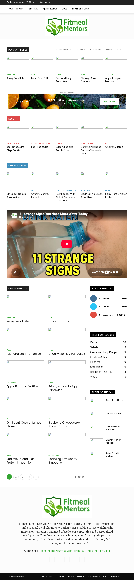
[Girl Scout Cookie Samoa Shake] (18, 179)
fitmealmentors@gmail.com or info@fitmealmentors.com (74, 550)
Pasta (109, 49)
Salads (84, 74)
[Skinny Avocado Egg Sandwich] (67, 369)
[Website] (119, 2)
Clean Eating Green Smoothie (92, 195)
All (50, 49)
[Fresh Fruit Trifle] (42, 64)
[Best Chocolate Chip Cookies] (18, 133)
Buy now (115, 576)
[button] (123, 9)
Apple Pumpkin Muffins (113, 79)
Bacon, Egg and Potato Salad (64, 148)
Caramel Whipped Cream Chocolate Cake (91, 150)
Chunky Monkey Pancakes (90, 79)
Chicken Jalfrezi (114, 147)
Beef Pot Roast (39, 147)
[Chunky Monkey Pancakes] (92, 64)
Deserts (81, 49)
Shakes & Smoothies (97, 576)
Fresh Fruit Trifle (40, 78)
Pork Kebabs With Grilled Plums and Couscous (65, 197)
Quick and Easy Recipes (41, 143)
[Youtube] (125, 2)
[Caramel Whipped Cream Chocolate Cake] (92, 133)
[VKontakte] (114, 2)
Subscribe (122, 315)
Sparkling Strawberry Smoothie (62, 460)
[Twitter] (108, 2)
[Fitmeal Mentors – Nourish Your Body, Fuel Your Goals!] (67, 26)
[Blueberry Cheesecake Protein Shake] (67, 406)
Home (10, 9)
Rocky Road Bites (16, 78)
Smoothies (11, 74)
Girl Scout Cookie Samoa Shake (16, 195)
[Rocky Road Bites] (18, 64)
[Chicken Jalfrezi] (116, 133)
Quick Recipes (50, 9)
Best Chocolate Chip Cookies (15, 148)
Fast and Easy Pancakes (63, 79)
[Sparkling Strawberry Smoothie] (67, 442)
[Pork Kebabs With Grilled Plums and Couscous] (67, 179)
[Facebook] (98, 2)
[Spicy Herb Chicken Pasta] (116, 179)
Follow (123, 298)
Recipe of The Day (80, 9)
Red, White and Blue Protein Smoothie (21, 460)
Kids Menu (33, 9)
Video (64, 9)
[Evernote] (92, 2)
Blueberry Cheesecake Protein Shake (64, 424)
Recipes (20, 9)
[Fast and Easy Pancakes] (67, 64)
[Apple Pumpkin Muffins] (116, 64)
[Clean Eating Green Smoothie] (92, 179)
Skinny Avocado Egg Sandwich (62, 388)
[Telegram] (103, 2)
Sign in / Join (45, 2)
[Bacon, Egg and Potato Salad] (67, 133)
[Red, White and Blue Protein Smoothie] (25, 442)
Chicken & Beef (64, 49)
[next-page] (36, 477)
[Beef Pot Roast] (42, 133)
